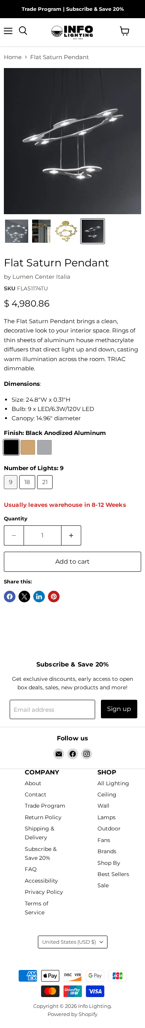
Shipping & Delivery (39, 833)
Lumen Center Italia (41, 276)
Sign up (119, 709)
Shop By (108, 862)
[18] (28, 490)
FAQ (31, 869)
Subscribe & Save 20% (95, 9)
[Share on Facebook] (9, 596)
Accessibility (41, 880)
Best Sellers (113, 874)
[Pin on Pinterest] (54, 596)
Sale (103, 885)
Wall (103, 806)
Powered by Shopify (72, 1014)
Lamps (106, 817)
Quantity (15, 519)
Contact (35, 794)
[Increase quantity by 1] (71, 535)
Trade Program (41, 9)
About (33, 783)
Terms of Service (36, 908)
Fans (103, 840)
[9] (11, 490)
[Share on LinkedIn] (39, 596)
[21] (46, 490)
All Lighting (113, 783)
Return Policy (43, 817)
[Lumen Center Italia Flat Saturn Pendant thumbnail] (16, 231)
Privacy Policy (44, 892)
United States (69, 942)
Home (13, 57)
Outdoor (109, 828)
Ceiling (106, 794)
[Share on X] (24, 596)
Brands (106, 851)
